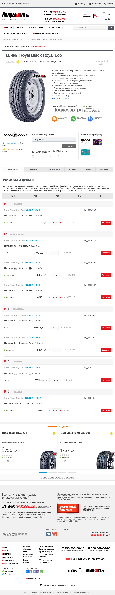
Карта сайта (44, 563)
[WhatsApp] (41, 571)
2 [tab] (53, 472)
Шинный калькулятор (45, 34)
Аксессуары (36, 27)
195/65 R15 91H (22, 285)
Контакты (96, 4)
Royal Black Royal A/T (14, 433)
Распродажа (8, 560)
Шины (6, 27)
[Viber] (37, 571)
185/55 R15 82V (22, 241)
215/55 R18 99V (22, 368)
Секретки (54, 27)
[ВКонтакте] (27, 571)
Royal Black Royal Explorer (75, 433)
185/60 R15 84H (22, 263)
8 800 (55, 18)
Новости (42, 557)
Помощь (82, 4)
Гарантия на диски (46, 552)
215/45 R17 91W (22, 315)
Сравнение (28, 557)
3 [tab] (62, 472)
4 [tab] (72, 472)
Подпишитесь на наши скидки (88, 559)
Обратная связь (45, 560)
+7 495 (55, 11)
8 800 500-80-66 (99, 548)
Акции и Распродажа (15, 34)
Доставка (104, 169)
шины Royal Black (39, 46)
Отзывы (72, 169)
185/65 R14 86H (22, 210)
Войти (110, 4)
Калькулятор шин (10, 563)
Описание (33, 169)
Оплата (88, 169)
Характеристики (53, 169)
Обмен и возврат (46, 547)
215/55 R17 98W (22, 338)
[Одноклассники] (30, 571)
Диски (19, 27)
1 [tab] (43, 472)
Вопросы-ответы (46, 554)
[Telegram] (34, 571)
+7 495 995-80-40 (72, 548)
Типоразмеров (90, 109)
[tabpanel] (29, 449)
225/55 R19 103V (22, 398)
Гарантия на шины (46, 549)
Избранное (28, 554)
